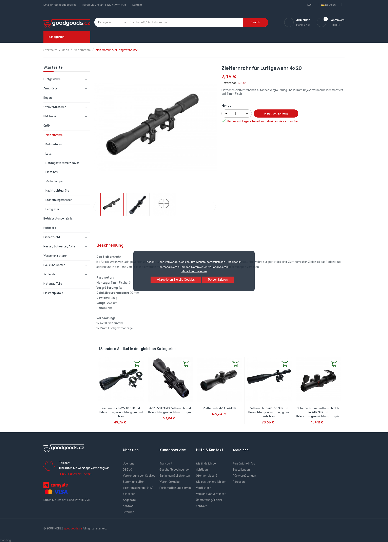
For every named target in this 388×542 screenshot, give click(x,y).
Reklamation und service (175, 488)
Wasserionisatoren (55, 256)
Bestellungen (241, 469)
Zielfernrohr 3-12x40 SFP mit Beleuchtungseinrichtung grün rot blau (121, 412)
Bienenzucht (51, 237)
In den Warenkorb (276, 113)
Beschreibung (109, 245)
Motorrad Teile (52, 283)
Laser (49, 153)
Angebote (129, 500)
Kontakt (137, 4)
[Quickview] (101, 360)
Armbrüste (50, 88)
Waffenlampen (54, 181)
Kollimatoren (53, 144)
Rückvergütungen (244, 475)
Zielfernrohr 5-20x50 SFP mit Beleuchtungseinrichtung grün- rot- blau (268, 412)
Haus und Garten (54, 265)
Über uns (128, 463)
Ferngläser (52, 209)
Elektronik (49, 116)
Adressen (239, 482)
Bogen (47, 98)
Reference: (229, 83)
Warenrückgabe (169, 482)
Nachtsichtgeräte (57, 190)
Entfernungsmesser (58, 200)
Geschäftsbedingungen (174, 469)
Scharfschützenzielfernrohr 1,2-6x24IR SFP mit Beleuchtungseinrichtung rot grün (318, 412)
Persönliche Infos (244, 463)
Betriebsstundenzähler (58, 218)
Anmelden (241, 450)
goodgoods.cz (73, 528)
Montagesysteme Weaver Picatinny (62, 167)
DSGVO (127, 469)
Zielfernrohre (54, 135)
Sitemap (128, 512)
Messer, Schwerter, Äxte (59, 246)
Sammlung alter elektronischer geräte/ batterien (138, 488)
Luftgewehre (52, 79)
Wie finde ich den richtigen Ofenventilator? (206, 469)
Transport (165, 463)
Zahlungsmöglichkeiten (174, 475)
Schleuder (50, 274)
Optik (46, 125)
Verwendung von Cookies (139, 475)
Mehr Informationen (194, 271)
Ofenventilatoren (54, 107)
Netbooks (49, 228)
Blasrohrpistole (53, 293)
